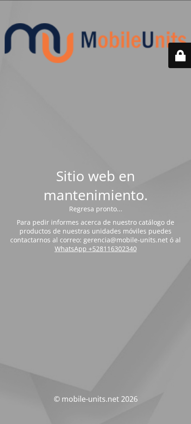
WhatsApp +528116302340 (96, 248)
